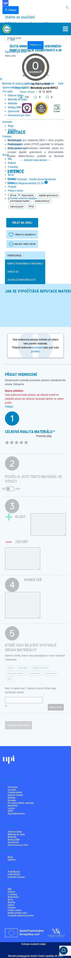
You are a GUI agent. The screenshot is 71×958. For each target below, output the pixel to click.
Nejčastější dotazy (16, 813)
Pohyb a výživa (14, 910)
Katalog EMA (14, 839)
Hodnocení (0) (14, 255)
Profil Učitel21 (14, 874)
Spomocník (13, 842)
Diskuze (11, 891)
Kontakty (12, 800)
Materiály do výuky (16, 834)
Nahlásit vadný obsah (25, 244)
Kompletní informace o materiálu (25, 263)
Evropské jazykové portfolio (21, 915)
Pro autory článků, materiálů (21, 803)
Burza (10, 899)
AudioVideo (13, 897)
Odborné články (15, 831)
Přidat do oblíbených (25, 234)
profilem (35, 351)
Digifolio (12, 859)
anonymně (37, 347)
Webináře (12, 837)
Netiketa (11, 797)
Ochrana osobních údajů (33, 944)
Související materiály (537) (21, 280)
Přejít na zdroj (22, 222)
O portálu (12, 789)
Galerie (11, 905)
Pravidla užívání (15, 792)
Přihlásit (9, 406)
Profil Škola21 (14, 871)
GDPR (10, 811)
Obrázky (11, 902)
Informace (13, 787)
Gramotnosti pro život (18, 845)
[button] (62, 29)
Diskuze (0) (12, 271)
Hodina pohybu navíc (17, 913)
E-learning (12, 894)
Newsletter (13, 805)
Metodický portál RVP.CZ (44, 87)
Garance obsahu (15, 795)
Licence (11, 808)
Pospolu (12, 907)
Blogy (10, 857)
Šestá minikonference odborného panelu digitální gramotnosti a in (35, 48)
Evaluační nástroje (16, 877)
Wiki (10, 889)
